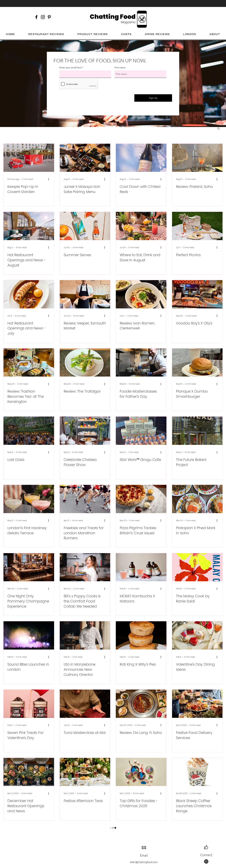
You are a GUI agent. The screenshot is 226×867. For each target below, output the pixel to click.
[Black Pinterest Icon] (49, 17)
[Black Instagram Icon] (42, 17)
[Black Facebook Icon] (36, 17)
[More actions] (50, 179)
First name (119, 67)
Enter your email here (70, 67)
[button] (218, 128)
